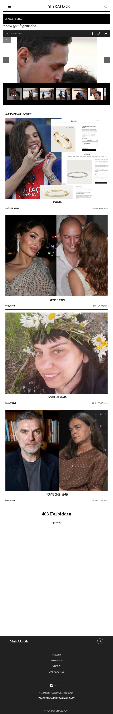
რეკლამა (56, 666)
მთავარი (56, 655)
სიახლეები (10, 403)
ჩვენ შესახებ (57, 661)
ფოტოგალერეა (56, 672)
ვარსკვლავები (12, 209)
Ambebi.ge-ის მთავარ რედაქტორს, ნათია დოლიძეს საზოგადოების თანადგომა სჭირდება (56, 396)
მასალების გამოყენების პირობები (56, 698)
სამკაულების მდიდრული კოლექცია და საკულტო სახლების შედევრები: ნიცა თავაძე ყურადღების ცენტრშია (56, 202)
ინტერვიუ (10, 306)
